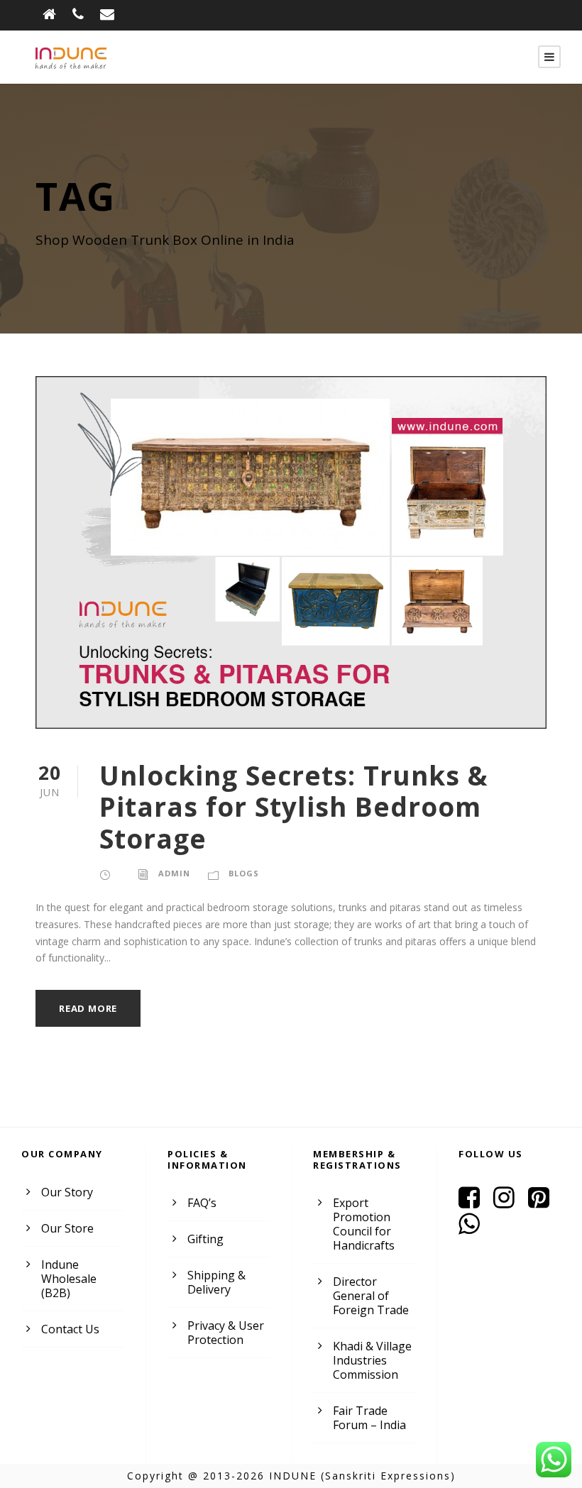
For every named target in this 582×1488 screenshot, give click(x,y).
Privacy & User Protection (225, 1333)
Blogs (244, 873)
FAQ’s (201, 1203)
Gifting (205, 1239)
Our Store (67, 1228)
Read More (88, 1008)
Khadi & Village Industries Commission (372, 1360)
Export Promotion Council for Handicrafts (364, 1224)
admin (174, 873)
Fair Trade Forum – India (369, 1418)
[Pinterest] (544, 1202)
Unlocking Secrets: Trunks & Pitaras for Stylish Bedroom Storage (293, 806)
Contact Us (70, 1329)
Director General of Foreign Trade (371, 1296)
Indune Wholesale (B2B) (69, 1279)
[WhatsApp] (474, 1228)
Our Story (67, 1192)
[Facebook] (474, 1202)
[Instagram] (509, 1202)
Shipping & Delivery (216, 1282)
